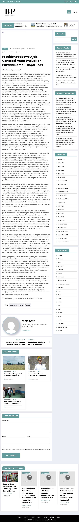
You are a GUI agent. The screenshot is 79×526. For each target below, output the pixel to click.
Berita (60, 255)
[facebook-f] (65, 2)
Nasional (60, 287)
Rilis (59, 305)
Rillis (59, 309)
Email (28, 436)
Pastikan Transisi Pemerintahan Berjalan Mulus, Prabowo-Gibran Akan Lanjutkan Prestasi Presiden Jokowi (65, 130)
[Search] (74, 12)
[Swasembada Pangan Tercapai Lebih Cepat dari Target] (38, 363)
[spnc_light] (76, 12)
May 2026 (61, 170)
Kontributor (32, 49)
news (18, 49)
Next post (31, 339)
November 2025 (63, 192)
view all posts (26, 330)
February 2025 (62, 224)
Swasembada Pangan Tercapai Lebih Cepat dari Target (37, 375)
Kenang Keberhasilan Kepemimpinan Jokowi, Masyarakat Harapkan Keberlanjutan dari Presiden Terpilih (65, 142)
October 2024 (62, 238)
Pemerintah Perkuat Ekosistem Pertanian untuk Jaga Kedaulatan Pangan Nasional (66, 55)
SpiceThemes (52, 520)
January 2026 (62, 184)
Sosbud (60, 313)
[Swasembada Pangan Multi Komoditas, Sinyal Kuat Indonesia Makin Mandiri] (14, 363)
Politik (60, 302)
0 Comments (21, 52)
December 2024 (63, 231)
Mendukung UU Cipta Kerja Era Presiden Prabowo (36, 343)
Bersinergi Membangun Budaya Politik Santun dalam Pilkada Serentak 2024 (15, 343)
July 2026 (61, 163)
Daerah (60, 259)
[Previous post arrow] (2, 342)
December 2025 (63, 188)
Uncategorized (62, 327)
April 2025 (61, 217)
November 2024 (63, 235)
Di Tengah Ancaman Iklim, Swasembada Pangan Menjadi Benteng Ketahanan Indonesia (65, 62)
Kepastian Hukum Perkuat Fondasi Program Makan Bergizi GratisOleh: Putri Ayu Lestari (67, 494)
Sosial (59, 316)
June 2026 (61, 166)
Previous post (20, 339)
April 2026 (61, 174)
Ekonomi (60, 266)
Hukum (60, 273)
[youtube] (75, 2)
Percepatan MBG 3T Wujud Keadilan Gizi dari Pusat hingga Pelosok (12, 402)
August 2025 (61, 202)
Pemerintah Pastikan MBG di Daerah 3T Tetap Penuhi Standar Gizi (66, 83)
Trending (60, 323)
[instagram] (73, 2)
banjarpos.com (36, 520)
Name (4, 436)
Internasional (62, 280)
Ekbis (59, 262)
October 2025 (62, 195)
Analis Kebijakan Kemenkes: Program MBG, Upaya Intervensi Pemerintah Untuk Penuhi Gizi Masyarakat (29, 495)
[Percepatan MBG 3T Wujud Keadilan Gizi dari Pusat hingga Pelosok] (14, 391)
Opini (5, 49)
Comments (5, 421)
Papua (60, 298)
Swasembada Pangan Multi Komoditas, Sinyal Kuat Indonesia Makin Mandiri (42, 25)
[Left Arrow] (70, 25)
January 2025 (62, 227)
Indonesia (14, 49)
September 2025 (63, 199)
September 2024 (63, 242)
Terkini (60, 320)
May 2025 (61, 213)
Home (19, 517)
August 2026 (61, 159)
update (23, 49)
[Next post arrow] (49, 342)
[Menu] (69, 11)
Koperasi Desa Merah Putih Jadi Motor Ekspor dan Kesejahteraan (10, 487)
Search (60, 34)
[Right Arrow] (74, 25)
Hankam (60, 270)
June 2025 (61, 210)
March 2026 (61, 177)
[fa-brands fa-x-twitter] (68, 2)
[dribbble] (70, 2)
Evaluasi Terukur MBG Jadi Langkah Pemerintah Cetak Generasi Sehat (48, 493)
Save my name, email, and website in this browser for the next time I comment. (26, 450)
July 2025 (61, 206)
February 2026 (62, 181)
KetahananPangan (63, 284)
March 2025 (61, 220)
